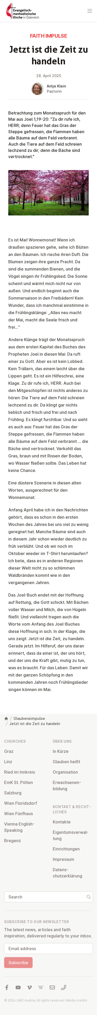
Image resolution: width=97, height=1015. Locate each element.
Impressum (63, 859)
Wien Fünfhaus (18, 813)
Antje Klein (56, 86)
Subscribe (18, 962)
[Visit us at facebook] (6, 987)
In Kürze (61, 751)
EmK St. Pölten (18, 782)
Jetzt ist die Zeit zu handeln (34, 723)
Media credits (76, 1000)
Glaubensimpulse (29, 718)
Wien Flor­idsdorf (20, 803)
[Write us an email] (52, 987)
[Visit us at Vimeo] (29, 987)
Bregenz (12, 840)
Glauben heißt (66, 761)
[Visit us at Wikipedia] (40, 987)
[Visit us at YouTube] (18, 987)
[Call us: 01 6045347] (63, 987)
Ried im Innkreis (19, 772)
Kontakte (62, 821)
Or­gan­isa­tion (65, 772)
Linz (8, 761)
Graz (8, 751)
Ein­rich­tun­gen (66, 848)
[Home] (6, 718)
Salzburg (12, 792)
